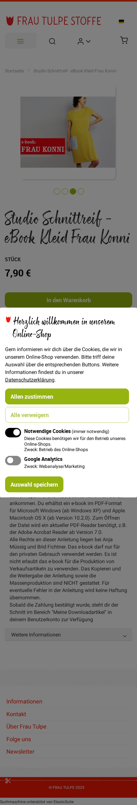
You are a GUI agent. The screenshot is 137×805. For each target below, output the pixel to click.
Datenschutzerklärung (29, 379)
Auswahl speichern (34, 484)
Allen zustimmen (32, 396)
